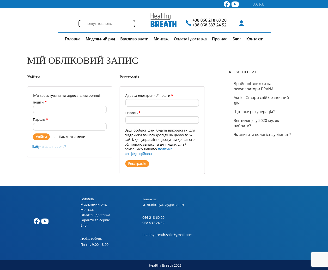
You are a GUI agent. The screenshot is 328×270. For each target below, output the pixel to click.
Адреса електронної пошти (149, 95)
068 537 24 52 (153, 222)
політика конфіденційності (148, 151)
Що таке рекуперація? (254, 111)
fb (224, 3)
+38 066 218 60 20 (210, 20)
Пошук (84, 24)
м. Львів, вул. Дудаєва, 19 (163, 204)
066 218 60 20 (153, 217)
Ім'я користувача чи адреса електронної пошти (66, 98)
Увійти (41, 136)
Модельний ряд (100, 38)
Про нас (219, 38)
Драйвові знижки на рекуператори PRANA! (254, 86)
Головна (72, 38)
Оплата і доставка (190, 38)
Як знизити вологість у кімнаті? (262, 134)
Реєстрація (137, 163)
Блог (236, 38)
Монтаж (161, 38)
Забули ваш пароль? (49, 146)
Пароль (40, 119)
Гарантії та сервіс (95, 220)
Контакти (254, 38)
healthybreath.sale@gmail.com (167, 234)
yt (232, 3)
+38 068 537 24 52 (210, 25)
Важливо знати (134, 38)
